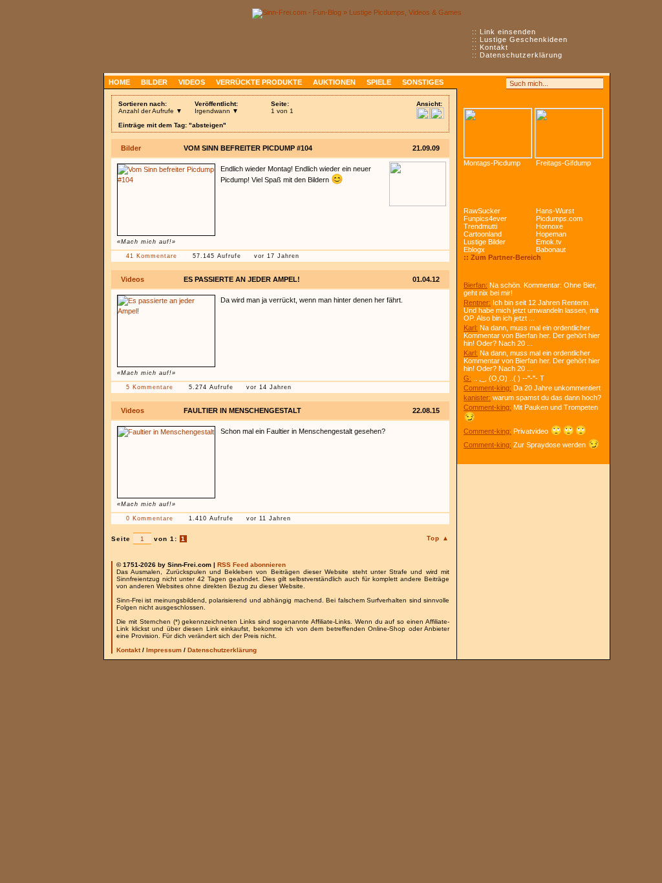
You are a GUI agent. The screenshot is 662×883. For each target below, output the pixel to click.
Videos (191, 82)
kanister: (477, 397)
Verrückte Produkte (259, 82)
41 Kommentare (151, 256)
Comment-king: (487, 388)
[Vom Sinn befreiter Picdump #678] (498, 133)
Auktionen (334, 82)
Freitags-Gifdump (563, 163)
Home (119, 82)
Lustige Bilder (485, 242)
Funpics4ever (485, 218)
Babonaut (551, 249)
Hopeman (551, 234)
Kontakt (494, 47)
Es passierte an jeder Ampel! (242, 279)
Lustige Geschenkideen (524, 39)
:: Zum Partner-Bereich (502, 257)
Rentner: (477, 302)
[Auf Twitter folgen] (498, 83)
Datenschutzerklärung (521, 55)
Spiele (379, 82)
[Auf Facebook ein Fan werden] (483, 83)
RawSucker (482, 211)
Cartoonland (483, 234)
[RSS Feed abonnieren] (469, 83)
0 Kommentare (149, 518)
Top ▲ (438, 538)
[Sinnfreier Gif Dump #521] (569, 133)
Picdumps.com (559, 218)
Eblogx (474, 249)
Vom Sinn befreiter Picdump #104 (248, 148)
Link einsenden (508, 32)
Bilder (154, 82)
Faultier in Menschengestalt (242, 410)
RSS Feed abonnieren (251, 564)
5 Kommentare (149, 387)
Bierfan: (475, 285)
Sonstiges (422, 82)
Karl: (471, 328)
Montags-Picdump (492, 163)
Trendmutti (480, 226)
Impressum (164, 650)
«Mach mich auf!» (146, 242)
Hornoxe (549, 226)
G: (467, 378)
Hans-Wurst (555, 211)
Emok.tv (549, 242)
